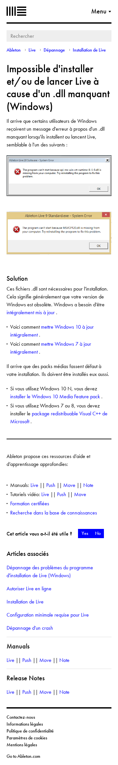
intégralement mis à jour (31, 312)
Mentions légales (22, 745)
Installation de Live (89, 50)
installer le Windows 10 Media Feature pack (55, 396)
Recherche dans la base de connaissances (53, 512)
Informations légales (25, 724)
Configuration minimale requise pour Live (48, 614)
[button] (84, 533)
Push (50, 485)
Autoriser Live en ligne (29, 588)
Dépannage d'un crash (30, 627)
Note (88, 485)
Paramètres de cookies (27, 738)
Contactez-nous (21, 717)
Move (69, 485)
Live (32, 50)
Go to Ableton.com (23, 756)
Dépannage (54, 50)
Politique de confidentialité (30, 731)
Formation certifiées (29, 503)
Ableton (16, 11)
